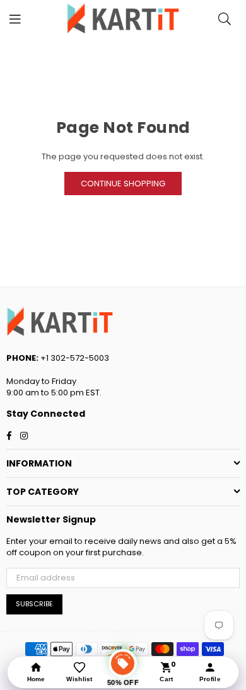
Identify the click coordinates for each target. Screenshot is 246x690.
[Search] (225, 18)
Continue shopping (123, 183)
